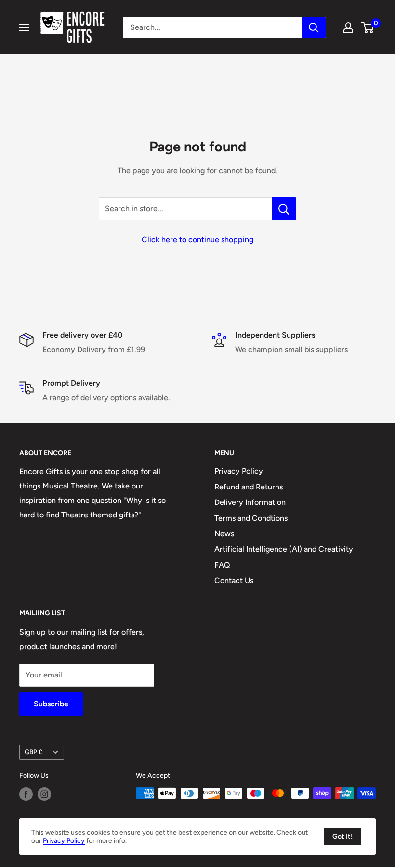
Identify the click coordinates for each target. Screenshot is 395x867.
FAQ (222, 564)
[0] (368, 27)
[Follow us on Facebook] (26, 794)
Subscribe (51, 703)
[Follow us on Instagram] (44, 794)
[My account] (348, 27)
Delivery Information (250, 502)
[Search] (314, 27)
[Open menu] (24, 27)
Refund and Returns (248, 486)
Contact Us (233, 580)
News (224, 533)
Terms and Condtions (251, 518)
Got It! (342, 836)
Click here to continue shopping (197, 239)
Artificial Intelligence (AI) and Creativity (283, 549)
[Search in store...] (284, 208)
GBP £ (33, 752)
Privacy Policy (238, 470)
